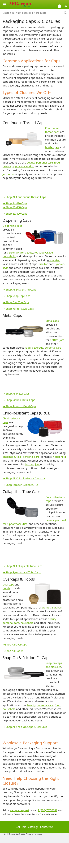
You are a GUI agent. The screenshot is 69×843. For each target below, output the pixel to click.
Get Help (21, 827)
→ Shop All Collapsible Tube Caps (22, 566)
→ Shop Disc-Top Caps (16, 302)
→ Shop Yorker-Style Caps (18, 308)
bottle (10, 174)
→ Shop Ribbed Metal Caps (19, 400)
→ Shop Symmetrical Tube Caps (22, 572)
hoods (6, 588)
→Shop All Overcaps (15, 644)
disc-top (43, 264)
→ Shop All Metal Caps (16, 393)
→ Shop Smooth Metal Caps (19, 406)
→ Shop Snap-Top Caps (16, 296)
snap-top (54, 260)
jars (57, 147)
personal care (44, 162)
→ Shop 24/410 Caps (15, 203)
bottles (49, 147)
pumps (46, 607)
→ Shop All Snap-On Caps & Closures (25, 727)
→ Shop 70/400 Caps (15, 207)
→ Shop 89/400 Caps (15, 213)
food (57, 705)
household (9, 256)
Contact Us (46, 827)
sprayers (57, 607)
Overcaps (8, 584)
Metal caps (52, 321)
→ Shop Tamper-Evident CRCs (20, 485)
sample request (19, 810)
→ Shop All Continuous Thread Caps (24, 197)
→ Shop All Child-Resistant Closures (24, 478)
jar (4, 174)
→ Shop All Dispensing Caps (19, 289)
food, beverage (43, 252)
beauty (31, 162)
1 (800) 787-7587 (47, 810)
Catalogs (33, 827)
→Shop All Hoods (13, 651)
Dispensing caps (12, 226)
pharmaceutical (24, 166)
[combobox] (32, 13)
